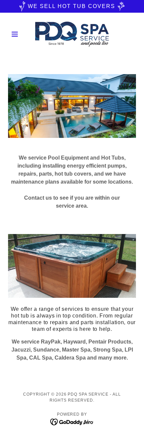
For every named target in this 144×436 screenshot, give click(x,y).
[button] (17, 34)
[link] (71, 34)
